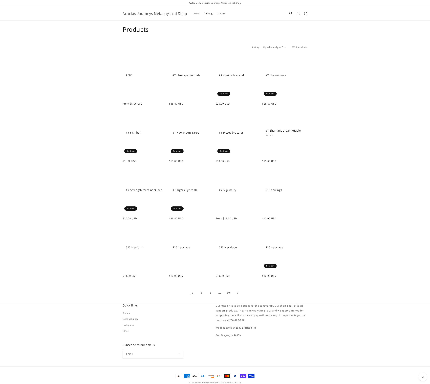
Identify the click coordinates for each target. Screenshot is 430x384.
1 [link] (192, 292)
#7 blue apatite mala (187, 75)
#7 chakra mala (276, 75)
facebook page (131, 318)
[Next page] (237, 293)
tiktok (126, 330)
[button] (291, 13)
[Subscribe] (179, 354)
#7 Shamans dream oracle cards (283, 132)
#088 (129, 75)
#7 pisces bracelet (231, 132)
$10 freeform (134, 247)
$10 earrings (274, 190)
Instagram (128, 324)
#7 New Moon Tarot (186, 132)
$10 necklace (181, 247)
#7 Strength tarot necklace (144, 190)
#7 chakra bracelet (231, 75)
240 (229, 292)
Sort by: (255, 47)
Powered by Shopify (233, 382)
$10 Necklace (228, 247)
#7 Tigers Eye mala (185, 190)
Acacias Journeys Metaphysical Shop (210, 382)
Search (126, 313)
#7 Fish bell (133, 132)
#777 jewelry (227, 190)
